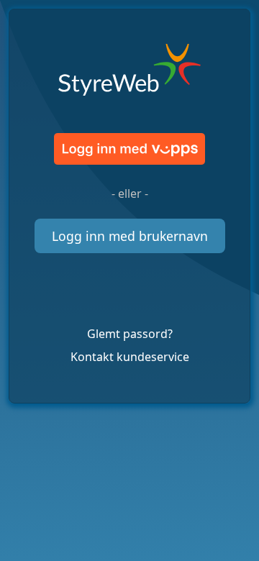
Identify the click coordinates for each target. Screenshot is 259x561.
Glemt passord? (130, 334)
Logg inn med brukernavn (130, 236)
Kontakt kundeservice (130, 357)
